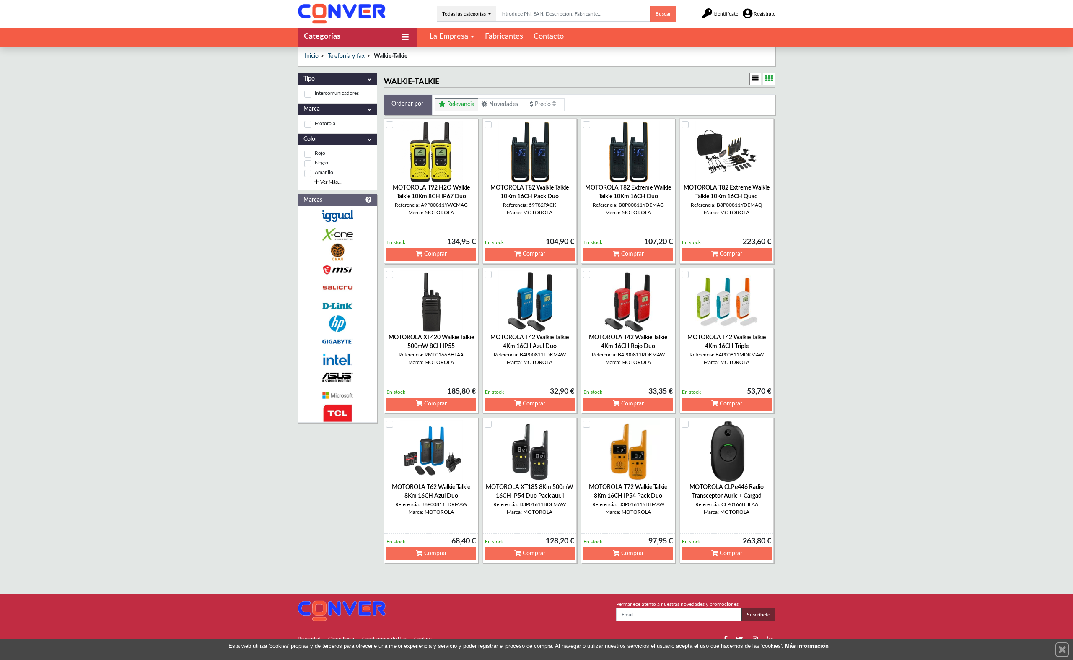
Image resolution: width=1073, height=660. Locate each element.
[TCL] (337, 413)
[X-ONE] (337, 234)
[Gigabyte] (337, 342)
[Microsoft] (337, 396)
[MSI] (337, 270)
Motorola (325, 123)
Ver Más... (330, 181)
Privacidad (309, 638)
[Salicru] (337, 288)
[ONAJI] (337, 252)
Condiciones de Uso (384, 638)
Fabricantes (504, 36)
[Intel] (337, 360)
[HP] (337, 324)
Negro (321, 162)
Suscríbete (758, 614)
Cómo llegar (341, 638)
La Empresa (449, 36)
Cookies (423, 638)
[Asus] (337, 378)
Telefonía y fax (346, 56)
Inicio (312, 56)
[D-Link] (337, 306)
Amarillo (324, 172)
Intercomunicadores (337, 93)
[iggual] (337, 215)
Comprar (434, 254)
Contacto (549, 36)
